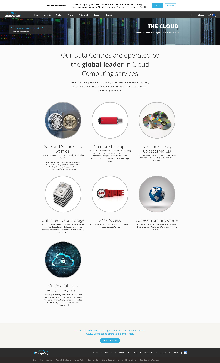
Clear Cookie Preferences (149, 360)
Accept (157, 5)
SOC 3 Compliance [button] (129, 360)
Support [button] (97, 15)
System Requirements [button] (110, 360)
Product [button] (59, 15)
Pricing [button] (70, 15)
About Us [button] (47, 15)
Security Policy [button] (93, 360)
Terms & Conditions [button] (63, 360)
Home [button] (35, 15)
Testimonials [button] (84, 15)
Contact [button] (109, 15)
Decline (170, 5)
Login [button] (191, 15)
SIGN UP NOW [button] (110, 340)
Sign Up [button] (201, 15)
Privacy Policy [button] (79, 360)
